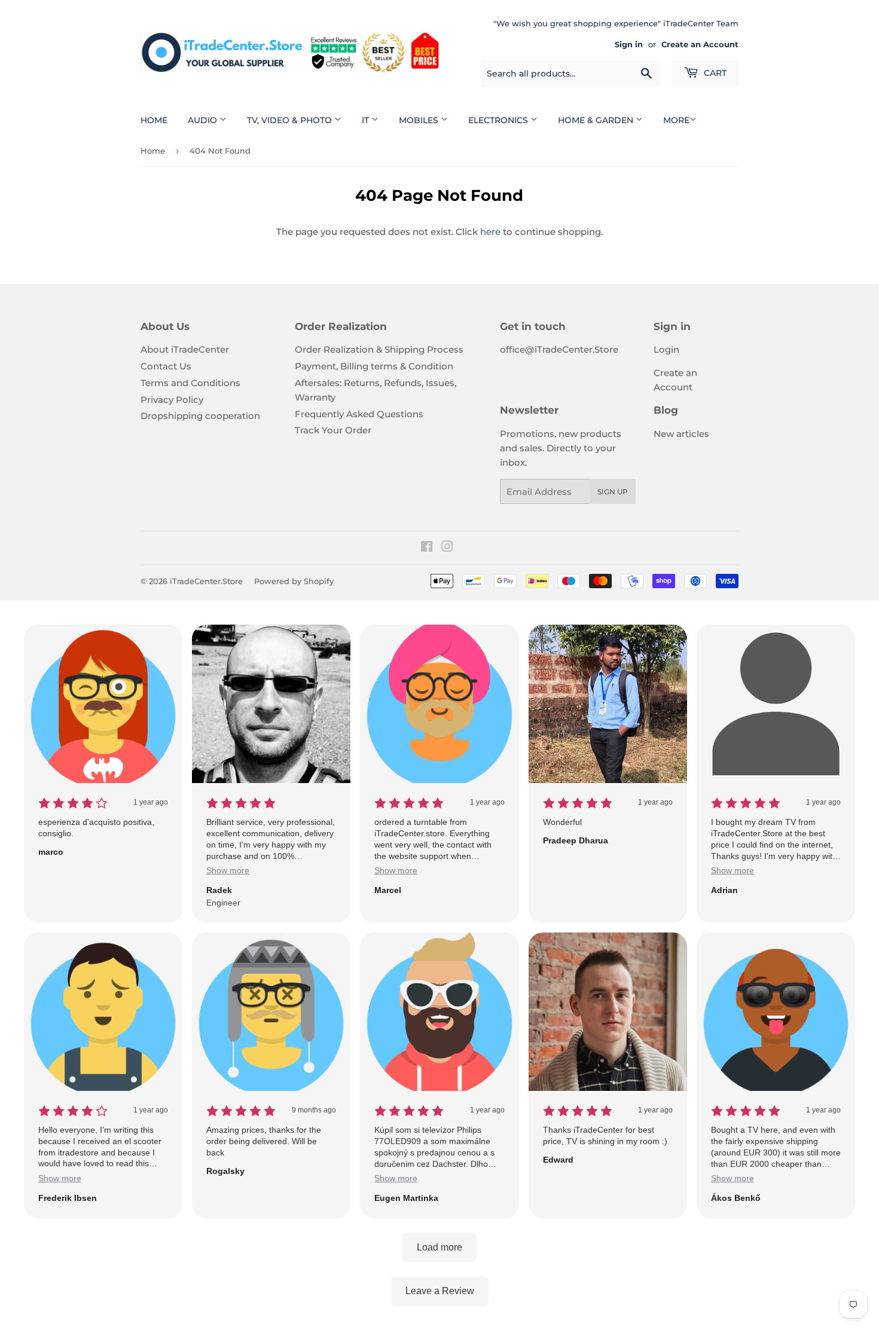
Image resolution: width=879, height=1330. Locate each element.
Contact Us (166, 366)
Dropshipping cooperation (200, 415)
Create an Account (699, 44)
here (490, 231)
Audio (203, 120)
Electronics (499, 120)
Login (666, 349)
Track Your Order (333, 430)
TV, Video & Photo (290, 120)
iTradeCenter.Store (206, 581)
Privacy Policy (172, 399)
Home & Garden (597, 120)
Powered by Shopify (294, 581)
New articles (681, 433)
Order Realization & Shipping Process (379, 349)
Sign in (629, 44)
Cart (714, 73)
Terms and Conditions (190, 383)
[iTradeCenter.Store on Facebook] (426, 548)
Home (154, 120)
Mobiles (420, 120)
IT (366, 120)
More (676, 120)
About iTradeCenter (185, 349)
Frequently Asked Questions (359, 414)
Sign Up (612, 491)
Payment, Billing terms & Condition (374, 366)
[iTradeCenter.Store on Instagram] (447, 548)
